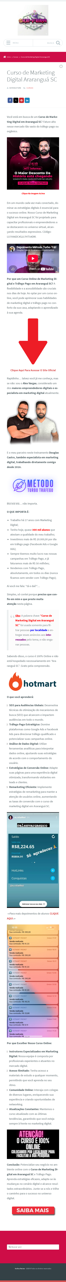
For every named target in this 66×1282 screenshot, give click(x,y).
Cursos (30, 88)
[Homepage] (33, 20)
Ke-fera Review (20, 1268)
